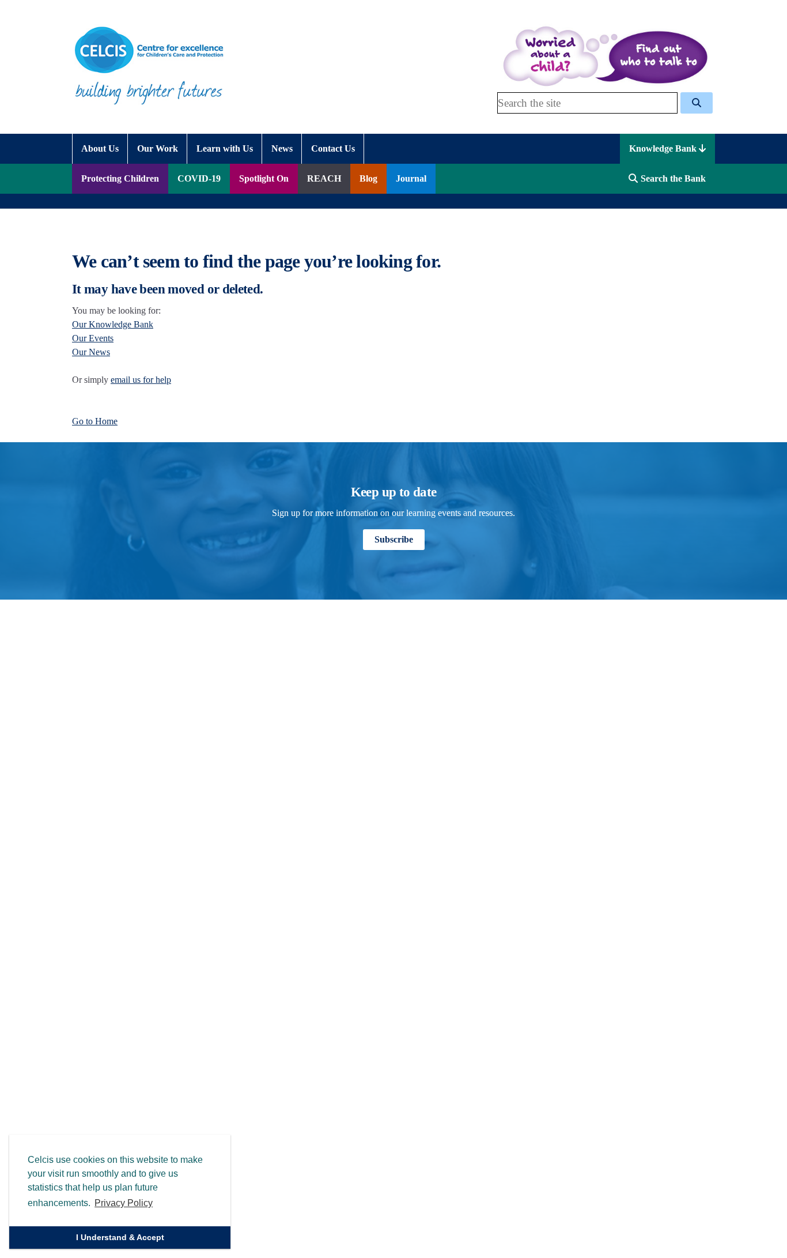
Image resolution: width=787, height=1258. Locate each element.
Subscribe (393, 539)
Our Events (92, 338)
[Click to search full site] (696, 103)
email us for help (141, 380)
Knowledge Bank (664, 148)
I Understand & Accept (120, 1237)
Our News (91, 352)
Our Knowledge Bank (112, 324)
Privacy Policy (123, 1203)
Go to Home (95, 421)
